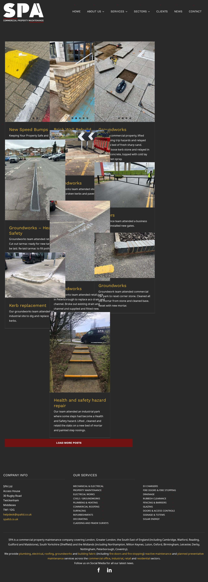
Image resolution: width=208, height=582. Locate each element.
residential (143, 558)
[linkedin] (109, 570)
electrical (37, 553)
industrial (117, 558)
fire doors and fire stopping (126, 553)
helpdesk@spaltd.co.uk (17, 514)
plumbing (25, 553)
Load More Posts (68, 442)
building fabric (87, 553)
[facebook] (98, 570)
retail (128, 558)
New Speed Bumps (28, 129)
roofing (49, 553)
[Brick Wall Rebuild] (80, 81)
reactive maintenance (158, 553)
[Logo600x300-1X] (23, 4)
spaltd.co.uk (10, 519)
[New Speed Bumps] (35, 81)
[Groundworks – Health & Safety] (35, 180)
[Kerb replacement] (35, 275)
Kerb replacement (27, 305)
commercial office (99, 558)
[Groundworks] (124, 81)
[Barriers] (124, 184)
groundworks (63, 553)
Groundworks (112, 285)
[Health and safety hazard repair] (80, 352)
